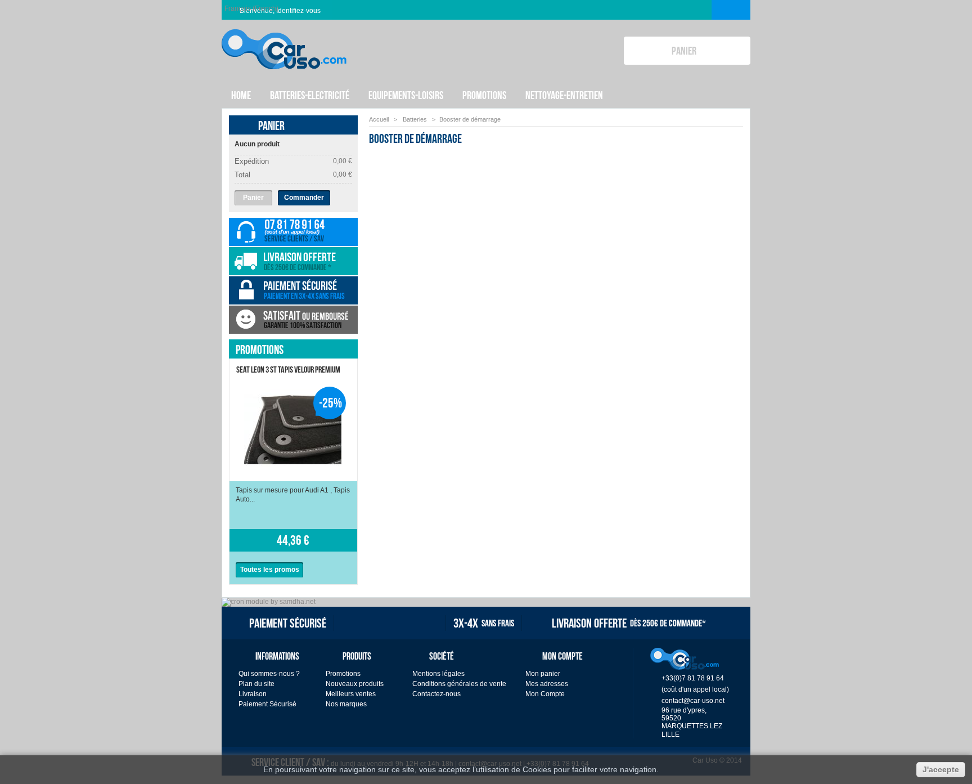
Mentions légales (438, 674)
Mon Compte (545, 694)
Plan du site (256, 684)
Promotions (260, 349)
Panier (271, 125)
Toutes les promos (269, 570)
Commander (304, 197)
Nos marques (346, 704)
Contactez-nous (436, 694)
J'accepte (940, 769)
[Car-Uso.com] (284, 40)
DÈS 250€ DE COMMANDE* (629, 623)
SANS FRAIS (483, 623)
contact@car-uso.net (693, 701)
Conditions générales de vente (459, 684)
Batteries (416, 119)
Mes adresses (546, 684)
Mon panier (542, 674)
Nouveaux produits (355, 684)
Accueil (379, 119)
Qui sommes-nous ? (269, 674)
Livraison (252, 694)
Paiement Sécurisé (267, 704)
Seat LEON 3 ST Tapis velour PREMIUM (288, 369)
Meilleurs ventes (351, 694)
